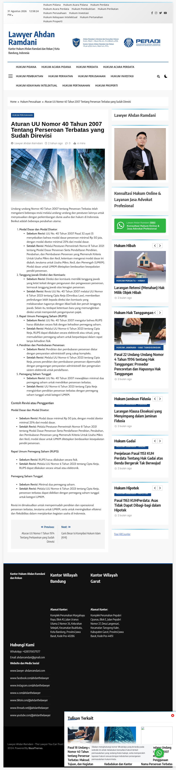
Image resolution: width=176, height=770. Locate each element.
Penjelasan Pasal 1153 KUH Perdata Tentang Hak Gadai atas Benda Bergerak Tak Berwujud (138, 458)
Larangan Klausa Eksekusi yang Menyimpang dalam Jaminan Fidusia (138, 416)
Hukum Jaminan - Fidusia (131, 404)
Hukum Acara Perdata (56, 9)
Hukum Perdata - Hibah (130, 280)
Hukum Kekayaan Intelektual (60, 17)
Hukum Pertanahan (91, 17)
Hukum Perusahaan (55, 13)
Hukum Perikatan (108, 9)
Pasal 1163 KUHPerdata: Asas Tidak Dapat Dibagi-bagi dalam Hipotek (137, 505)
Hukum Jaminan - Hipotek (132, 493)
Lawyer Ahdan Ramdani (31, 38)
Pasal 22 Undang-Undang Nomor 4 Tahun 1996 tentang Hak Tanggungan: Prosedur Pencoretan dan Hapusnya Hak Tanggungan (139, 364)
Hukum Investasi (79, 13)
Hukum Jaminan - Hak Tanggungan (138, 347)
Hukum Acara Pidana (75, 4)
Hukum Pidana (52, 4)
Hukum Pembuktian (83, 9)
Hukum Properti (52, 21)
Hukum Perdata (99, 4)
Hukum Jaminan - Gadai (130, 446)
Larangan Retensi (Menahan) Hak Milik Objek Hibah (139, 290)
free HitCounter (122, 534)
